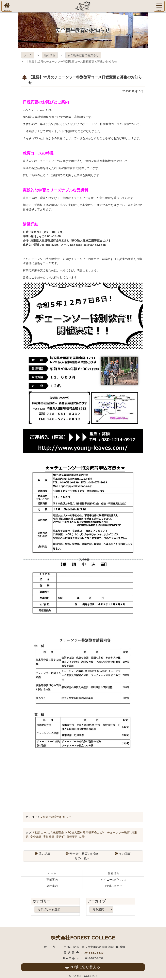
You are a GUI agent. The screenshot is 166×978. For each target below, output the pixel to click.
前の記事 (44, 853)
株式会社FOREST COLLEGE (83, 937)
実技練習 (48, 836)
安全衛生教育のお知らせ (83, 55)
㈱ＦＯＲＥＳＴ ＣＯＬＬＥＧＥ (83, 6)
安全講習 (36, 836)
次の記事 (125, 853)
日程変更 (72, 836)
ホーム (27, 55)
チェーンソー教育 (118, 832)
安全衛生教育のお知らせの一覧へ (84, 856)
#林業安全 (57, 832)
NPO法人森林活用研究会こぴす (85, 832)
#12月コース (41, 832)
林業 (82, 836)
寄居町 (60, 836)
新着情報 (49, 55)
